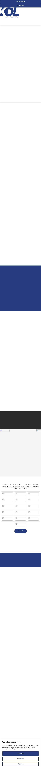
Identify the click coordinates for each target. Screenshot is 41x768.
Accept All (20, 753)
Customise (20, 758)
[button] (0, 19)
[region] (20, 753)
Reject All (20, 764)
